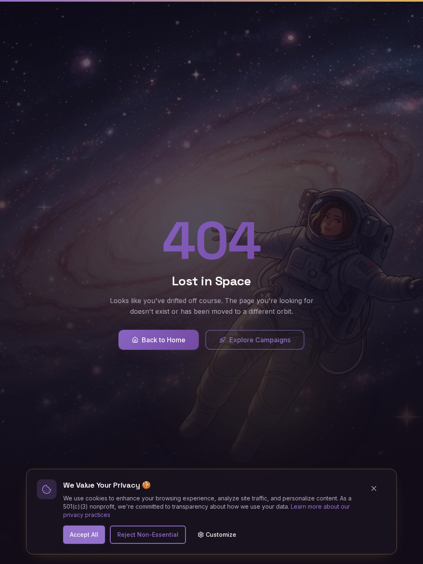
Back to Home (163, 340)
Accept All (84, 534)
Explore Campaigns (259, 340)
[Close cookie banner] (377, 488)
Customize (221, 534)
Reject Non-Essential (147, 534)
